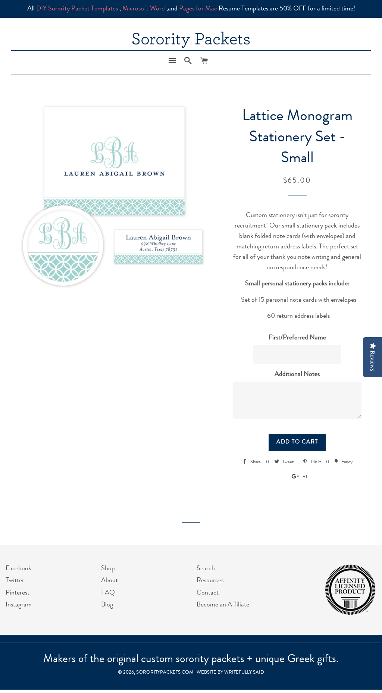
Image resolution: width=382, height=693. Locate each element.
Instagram (19, 605)
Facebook (18, 568)
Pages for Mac (198, 9)
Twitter (15, 580)
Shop (108, 568)
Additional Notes (297, 374)
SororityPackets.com (164, 672)
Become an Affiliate (223, 605)
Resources (210, 580)
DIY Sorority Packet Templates (77, 9)
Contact (208, 593)
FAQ (108, 593)
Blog (107, 605)
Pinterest (17, 593)
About (109, 580)
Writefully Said (244, 672)
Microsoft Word (143, 9)
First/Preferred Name (297, 338)
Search (206, 568)
